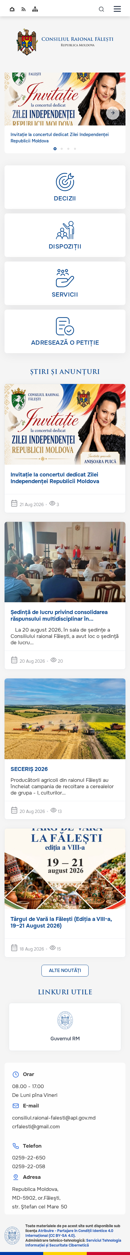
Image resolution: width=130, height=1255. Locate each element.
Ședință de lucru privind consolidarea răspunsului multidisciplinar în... (59, 615)
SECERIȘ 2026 (29, 769)
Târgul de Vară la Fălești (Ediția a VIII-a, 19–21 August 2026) (61, 922)
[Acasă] (27, 42)
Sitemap (35, 9)
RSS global (24, 9)
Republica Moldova (77, 45)
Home (12, 9)
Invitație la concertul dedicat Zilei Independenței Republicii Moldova (55, 478)
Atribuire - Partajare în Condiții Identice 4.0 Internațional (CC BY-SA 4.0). (69, 1233)
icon (102, 9)
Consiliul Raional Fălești (77, 39)
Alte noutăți (65, 970)
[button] (112, 113)
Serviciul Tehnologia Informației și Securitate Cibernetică (73, 1243)
